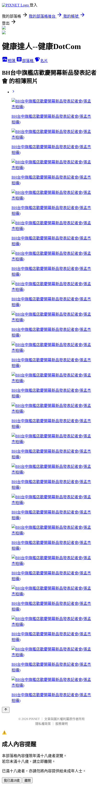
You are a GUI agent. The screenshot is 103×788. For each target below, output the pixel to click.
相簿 (12, 61)
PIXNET (34, 719)
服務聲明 (61, 723)
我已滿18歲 (12, 780)
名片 (44, 61)
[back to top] (6, 710)
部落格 (28, 61)
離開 (27, 780)
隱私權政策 (43, 723)
